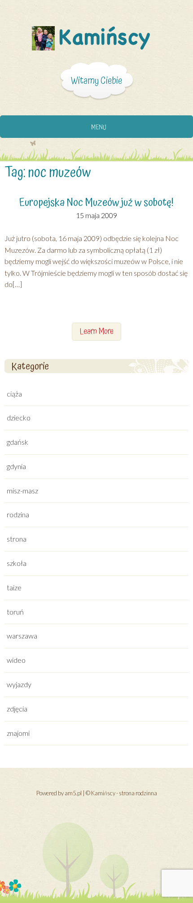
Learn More (96, 331)
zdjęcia (17, 708)
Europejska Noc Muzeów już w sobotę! (96, 202)
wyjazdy (19, 684)
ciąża (14, 393)
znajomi (18, 733)
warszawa (22, 635)
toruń (15, 611)
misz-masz (22, 490)
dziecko (19, 417)
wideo (16, 660)
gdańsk (17, 442)
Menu (98, 127)
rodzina (18, 514)
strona (16, 538)
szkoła (16, 563)
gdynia (16, 466)
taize (14, 587)
